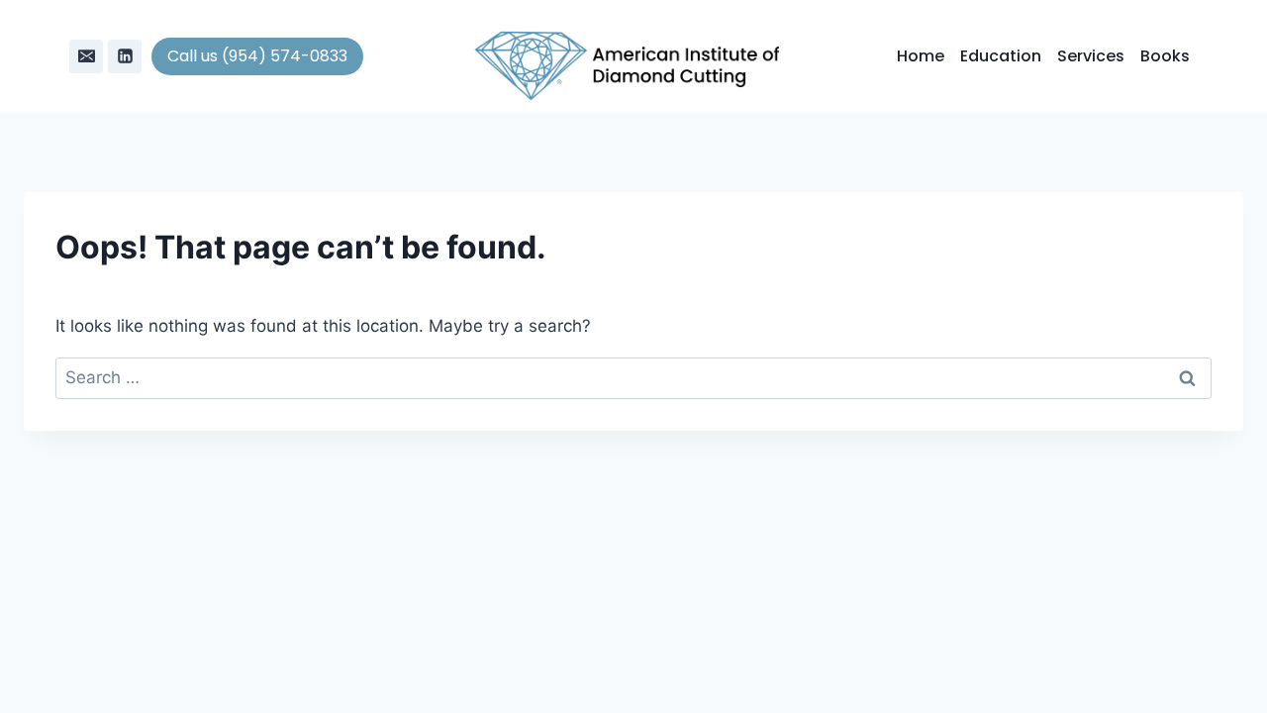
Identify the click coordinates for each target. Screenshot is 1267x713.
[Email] (86, 56)
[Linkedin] (125, 56)
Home (920, 56)
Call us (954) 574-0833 (257, 56)
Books (1165, 56)
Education (1000, 56)
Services (1090, 56)
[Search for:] (633, 377)
